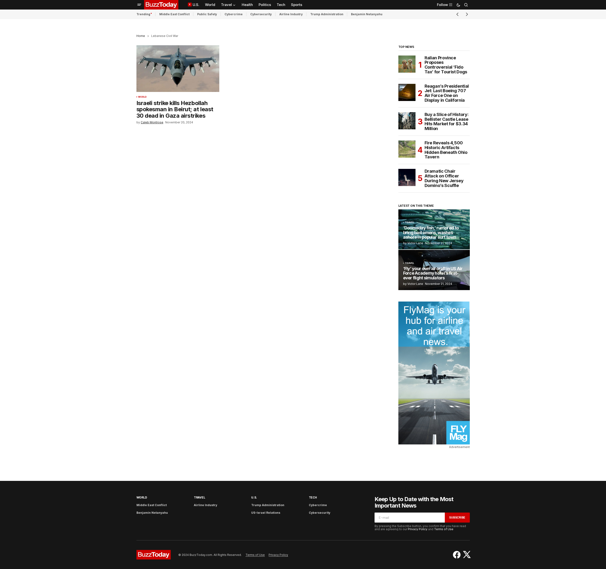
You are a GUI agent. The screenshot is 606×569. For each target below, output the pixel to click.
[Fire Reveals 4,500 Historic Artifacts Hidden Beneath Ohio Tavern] (407, 149)
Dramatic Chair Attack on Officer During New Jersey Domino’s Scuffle (444, 178)
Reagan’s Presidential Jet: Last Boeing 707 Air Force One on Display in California (447, 93)
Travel (409, 222)
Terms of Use (443, 529)
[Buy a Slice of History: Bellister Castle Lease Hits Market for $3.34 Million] (407, 120)
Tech (313, 497)
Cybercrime (234, 14)
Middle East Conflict (174, 14)
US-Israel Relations (265, 512)
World (142, 97)
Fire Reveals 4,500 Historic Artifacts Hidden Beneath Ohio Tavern (446, 150)
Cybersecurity (261, 14)
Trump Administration (326, 14)
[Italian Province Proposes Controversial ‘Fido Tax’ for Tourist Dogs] (407, 64)
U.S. (254, 497)
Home (140, 36)
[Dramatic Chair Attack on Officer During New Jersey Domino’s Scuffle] (407, 177)
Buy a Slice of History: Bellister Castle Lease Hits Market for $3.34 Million (447, 121)
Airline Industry (291, 14)
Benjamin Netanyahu (366, 14)
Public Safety (207, 14)
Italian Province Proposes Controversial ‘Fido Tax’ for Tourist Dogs (446, 64)
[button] (139, 5)
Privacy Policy (417, 529)
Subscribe (457, 517)
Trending (143, 14)
